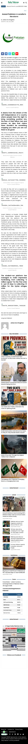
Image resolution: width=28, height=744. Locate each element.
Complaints (4, 731)
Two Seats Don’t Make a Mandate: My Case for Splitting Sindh (12, 407)
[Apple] (23, 734)
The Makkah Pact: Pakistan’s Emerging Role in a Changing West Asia (12, 480)
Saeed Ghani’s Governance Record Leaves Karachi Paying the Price (14, 383)
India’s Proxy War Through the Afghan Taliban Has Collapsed (12, 456)
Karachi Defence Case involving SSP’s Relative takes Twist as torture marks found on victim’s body (14, 514)
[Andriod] (20, 734)
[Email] (16, 53)
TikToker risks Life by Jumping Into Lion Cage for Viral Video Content (17, 530)
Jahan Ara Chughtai (8, 20)
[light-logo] (14, 2)
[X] (9, 53)
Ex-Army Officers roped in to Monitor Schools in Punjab (18, 546)
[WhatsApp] (13, 53)
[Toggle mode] (24, 3)
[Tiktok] (12, 734)
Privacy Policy (19, 729)
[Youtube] (7, 734)
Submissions (12, 731)
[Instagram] (9, 734)
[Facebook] (2, 53)
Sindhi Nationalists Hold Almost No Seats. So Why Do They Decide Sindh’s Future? (13, 431)
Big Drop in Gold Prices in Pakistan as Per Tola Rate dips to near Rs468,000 (14, 571)
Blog (25, 10)
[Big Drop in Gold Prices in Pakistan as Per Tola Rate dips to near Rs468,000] (14, 563)
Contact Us (11, 729)
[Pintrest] (15, 734)
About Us (3, 729)
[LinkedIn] (6, 53)
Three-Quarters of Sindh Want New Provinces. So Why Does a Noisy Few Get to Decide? (14, 358)
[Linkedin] (17, 734)
